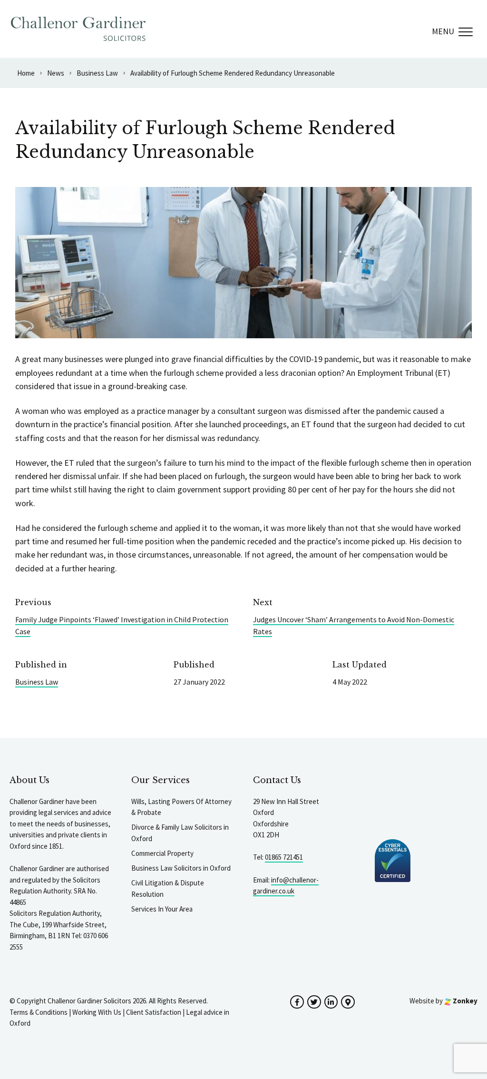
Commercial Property (162, 853)
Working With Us (96, 1012)
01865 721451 (284, 857)
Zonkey (464, 1000)
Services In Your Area (162, 908)
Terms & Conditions (39, 1012)
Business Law (36, 682)
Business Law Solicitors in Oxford (181, 868)
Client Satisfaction (153, 1012)
